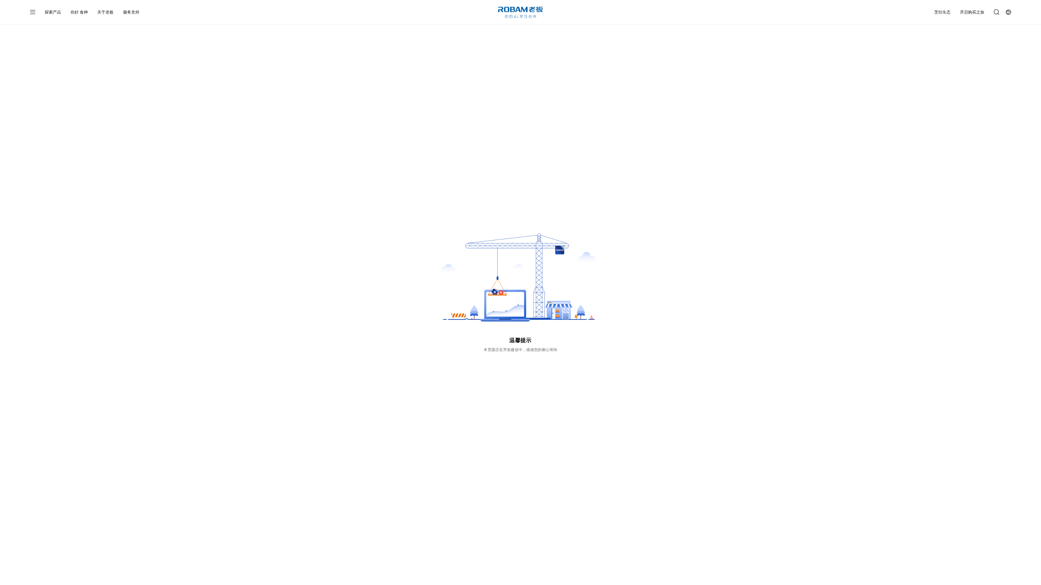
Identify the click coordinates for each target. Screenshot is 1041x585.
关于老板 (105, 12)
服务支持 (131, 12)
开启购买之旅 (972, 12)
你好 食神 (79, 12)
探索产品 (53, 12)
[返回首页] (520, 12)
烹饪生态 (942, 12)
